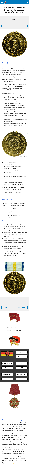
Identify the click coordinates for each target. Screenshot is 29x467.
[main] (14, 10)
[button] (2, 2)
